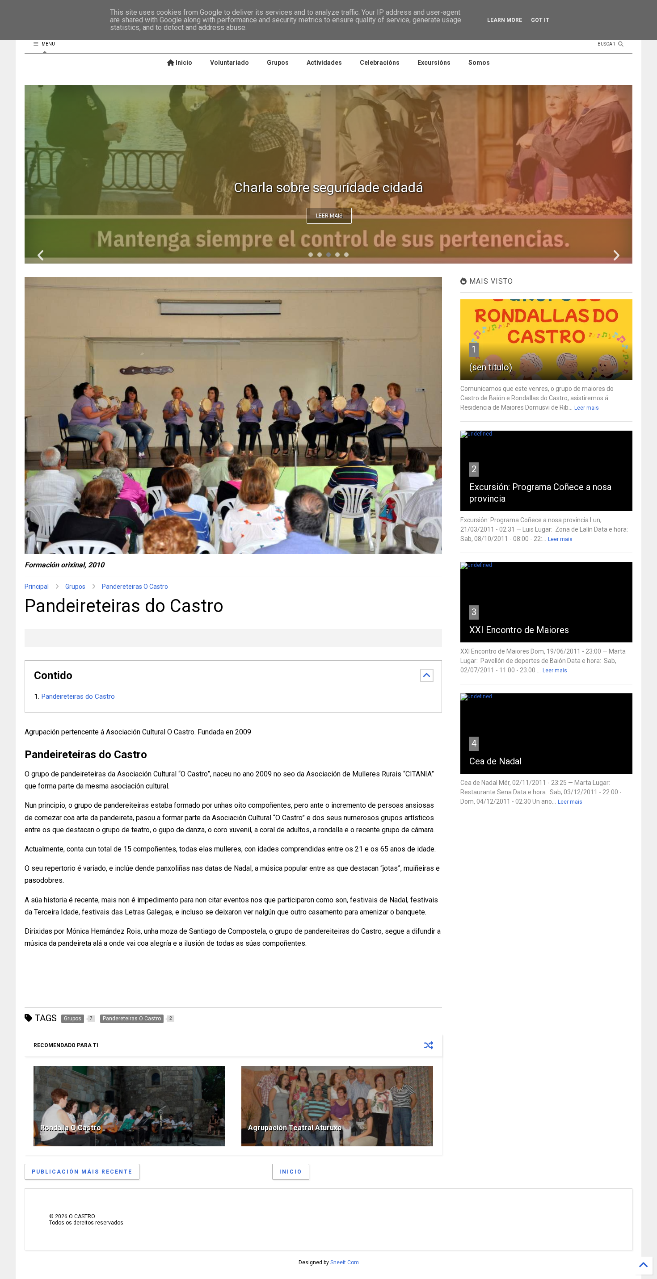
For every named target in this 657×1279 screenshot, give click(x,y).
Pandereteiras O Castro (135, 586)
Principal (37, 586)
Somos (479, 62)
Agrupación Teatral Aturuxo (295, 1128)
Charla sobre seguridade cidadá (328, 187)
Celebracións (380, 62)
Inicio (183, 62)
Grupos (278, 62)
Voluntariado (229, 62)
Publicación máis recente (82, 1172)
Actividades (324, 62)
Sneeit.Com (344, 1262)
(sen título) (490, 367)
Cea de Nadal (495, 761)
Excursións (434, 62)
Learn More (504, 20)
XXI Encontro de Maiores (519, 630)
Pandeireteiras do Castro (79, 696)
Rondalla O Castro (70, 1128)
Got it (540, 20)
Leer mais (329, 216)
